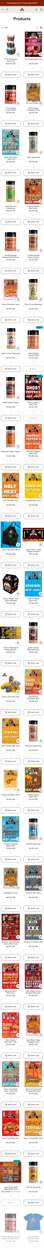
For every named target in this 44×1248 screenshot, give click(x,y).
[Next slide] (41, 3)
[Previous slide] (2, 3)
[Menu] (2, 9)
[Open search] (7, 9)
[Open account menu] (36, 9)
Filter (6, 27)
